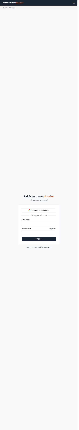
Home (4, 8)
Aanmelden (47, 247)
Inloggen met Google (40, 210)
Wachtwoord (26, 229)
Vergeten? (52, 229)
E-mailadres (26, 220)
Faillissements (39, 196)
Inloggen (38, 239)
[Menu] (74, 3)
